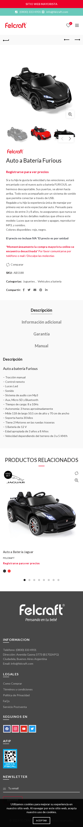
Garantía (41, 333)
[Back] (6, 40)
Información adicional (41, 322)
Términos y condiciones (18, 689)
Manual (41, 345)
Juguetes (29, 281)
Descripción (41, 310)
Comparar (17, 264)
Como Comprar (12, 683)
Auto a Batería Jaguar (18, 552)
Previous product (67, 40)
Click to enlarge (70, 114)
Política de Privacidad (16, 695)
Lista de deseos (70, 23)
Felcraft (9, 557)
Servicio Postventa (15, 707)
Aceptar (41, 820)
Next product (77, 40)
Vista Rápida (76, 480)
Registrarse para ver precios (27, 172)
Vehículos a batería (49, 281)
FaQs (6, 701)
